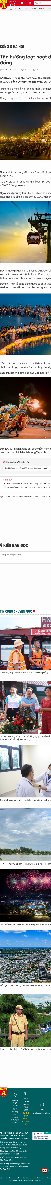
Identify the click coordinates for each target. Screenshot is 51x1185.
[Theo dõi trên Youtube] (22, 3)
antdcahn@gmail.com (42, 1113)
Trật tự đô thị (20, 9)
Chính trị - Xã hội (37, 9)
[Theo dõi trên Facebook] (18, 3)
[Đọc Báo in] (31, 3)
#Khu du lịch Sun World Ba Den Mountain (22, 496)
